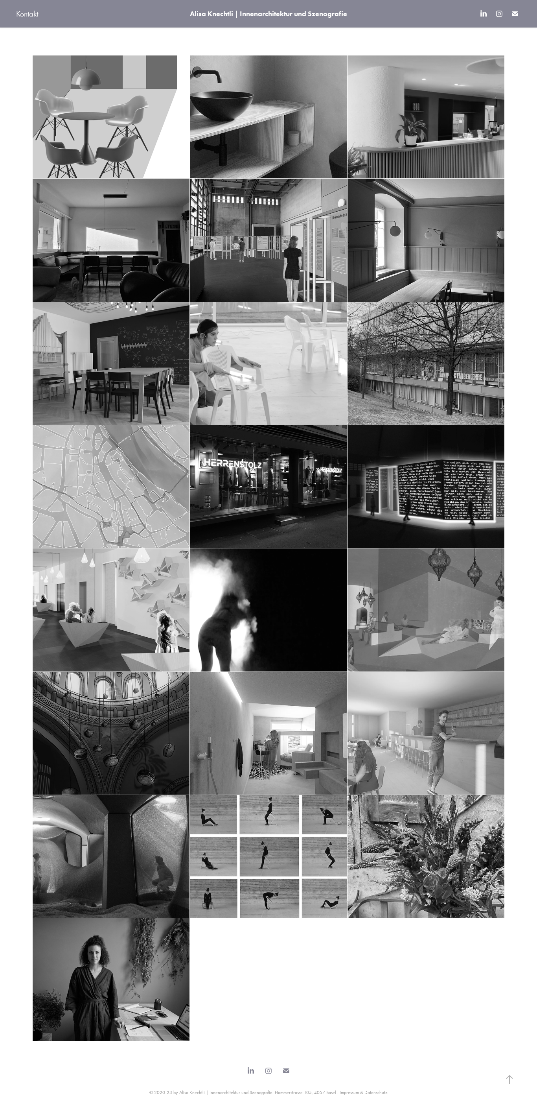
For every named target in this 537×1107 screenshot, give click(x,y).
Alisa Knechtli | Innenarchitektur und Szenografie (268, 13)
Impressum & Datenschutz (364, 1092)
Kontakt (27, 13)
